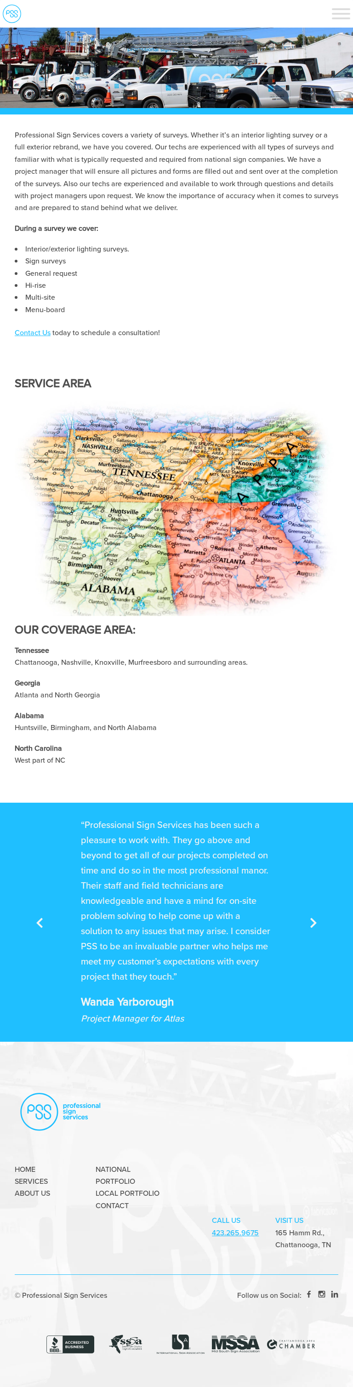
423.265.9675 (235, 1232)
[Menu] (341, 13)
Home (25, 1169)
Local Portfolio (127, 1193)
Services (31, 1181)
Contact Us (33, 332)
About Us (32, 1193)
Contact (112, 1205)
